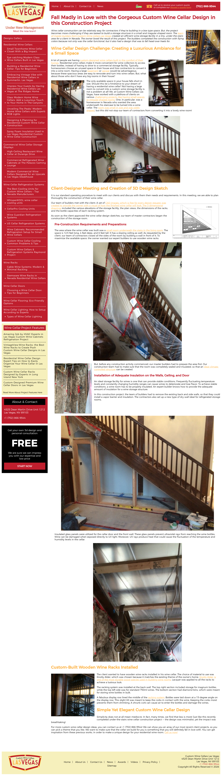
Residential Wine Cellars (18, 44)
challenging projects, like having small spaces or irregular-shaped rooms (115, 98)
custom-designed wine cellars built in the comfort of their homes (97, 61)
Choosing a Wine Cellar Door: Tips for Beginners (24, 291)
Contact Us (85, 6)
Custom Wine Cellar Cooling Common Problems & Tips (24, 242)
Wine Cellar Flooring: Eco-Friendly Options (24, 302)
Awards (122, 762)
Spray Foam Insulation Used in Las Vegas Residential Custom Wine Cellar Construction (25, 134)
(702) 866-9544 (206, 6)
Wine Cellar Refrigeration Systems (24, 184)
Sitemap (111, 765)
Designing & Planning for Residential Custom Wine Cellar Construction (26, 123)
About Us (69, 6)
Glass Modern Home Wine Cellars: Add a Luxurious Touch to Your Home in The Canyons (25, 100)
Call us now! (171, 732)
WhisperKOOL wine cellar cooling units (22, 201)
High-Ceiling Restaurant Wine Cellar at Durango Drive (25, 152)
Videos (134, 762)
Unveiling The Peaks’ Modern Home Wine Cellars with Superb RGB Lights (26, 111)
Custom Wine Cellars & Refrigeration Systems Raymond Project (26, 252)
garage (105, 70)
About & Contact (24, 402)
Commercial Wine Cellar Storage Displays (23, 146)
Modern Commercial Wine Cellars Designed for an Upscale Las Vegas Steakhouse (26, 174)
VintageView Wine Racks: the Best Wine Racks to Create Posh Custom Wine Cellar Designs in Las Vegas (24, 349)
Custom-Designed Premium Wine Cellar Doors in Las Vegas (24, 384)
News (100, 6)
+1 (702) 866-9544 (15, 417)
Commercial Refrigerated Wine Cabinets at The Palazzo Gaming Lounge (26, 163)
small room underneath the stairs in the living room (134, 230)
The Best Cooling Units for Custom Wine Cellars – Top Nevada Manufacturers (23, 192)
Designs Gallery (13, 38)
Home (55, 6)
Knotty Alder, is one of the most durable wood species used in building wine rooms (156, 678)
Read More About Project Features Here (22, 392)
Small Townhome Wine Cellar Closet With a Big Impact (24, 50)
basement (92, 70)
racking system (156, 697)
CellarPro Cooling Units (21, 208)
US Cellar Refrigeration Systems (26, 223)
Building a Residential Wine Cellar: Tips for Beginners (23, 67)
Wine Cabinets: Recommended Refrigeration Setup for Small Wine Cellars (25, 232)
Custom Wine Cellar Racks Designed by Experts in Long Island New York (21, 374)
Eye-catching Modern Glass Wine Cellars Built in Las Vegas (25, 58)
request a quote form (180, 7)
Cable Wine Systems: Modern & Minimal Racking (25, 268)
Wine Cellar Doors (14, 286)
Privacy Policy (150, 762)
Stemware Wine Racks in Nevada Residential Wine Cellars (26, 277)
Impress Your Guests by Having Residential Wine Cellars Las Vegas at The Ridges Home (25, 89)
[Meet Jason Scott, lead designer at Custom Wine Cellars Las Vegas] (25, 34)
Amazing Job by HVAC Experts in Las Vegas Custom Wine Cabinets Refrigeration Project (23, 337)
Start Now (24, 466)
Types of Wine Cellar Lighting (24, 316)
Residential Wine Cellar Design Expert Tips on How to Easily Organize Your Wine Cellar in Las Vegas (23, 362)
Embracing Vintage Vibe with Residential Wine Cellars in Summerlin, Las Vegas (24, 77)
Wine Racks (11, 262)
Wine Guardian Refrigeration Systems (24, 216)
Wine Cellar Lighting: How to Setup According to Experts (25, 311)
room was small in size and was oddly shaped (113, 109)
